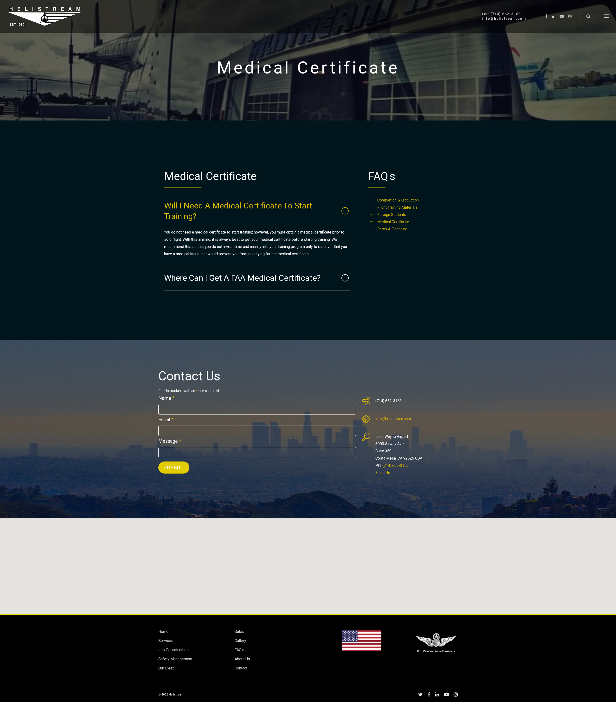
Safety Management (175, 659)
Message (169, 441)
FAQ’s (239, 650)
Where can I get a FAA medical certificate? (242, 278)
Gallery (240, 640)
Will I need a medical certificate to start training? (238, 211)
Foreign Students (391, 214)
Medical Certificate (393, 222)
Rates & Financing (392, 229)
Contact (241, 668)
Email (165, 419)
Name (166, 398)
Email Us (382, 472)
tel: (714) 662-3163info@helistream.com (504, 16)
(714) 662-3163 (395, 465)
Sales (239, 631)
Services (165, 640)
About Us (242, 659)
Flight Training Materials (397, 207)
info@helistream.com (393, 418)
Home (163, 631)
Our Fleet (166, 668)
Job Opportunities (173, 650)
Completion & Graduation (398, 200)
